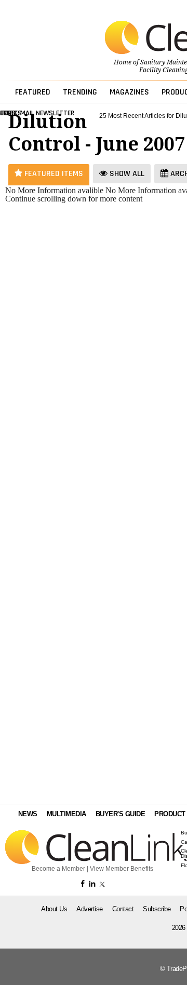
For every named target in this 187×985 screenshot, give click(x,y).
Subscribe (157, 909)
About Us (54, 909)
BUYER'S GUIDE (120, 814)
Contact (123, 909)
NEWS (27, 814)
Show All (126, 173)
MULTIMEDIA (66, 814)
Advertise (89, 909)
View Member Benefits (121, 868)
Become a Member (58, 868)
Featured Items (52, 173)
